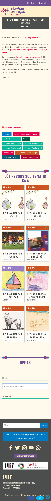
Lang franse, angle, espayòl (27, 153)
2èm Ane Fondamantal (12, 143)
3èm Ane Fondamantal (33, 143)
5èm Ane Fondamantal (33, 148)
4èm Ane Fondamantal (12, 148)
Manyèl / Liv (8, 153)
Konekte (42, 3)
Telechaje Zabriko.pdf (13, 127)
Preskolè (7, 134)
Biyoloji (25, 139)
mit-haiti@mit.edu (25, 456)
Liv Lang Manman (31, 38)
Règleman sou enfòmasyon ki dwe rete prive (26, 495)
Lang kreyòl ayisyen (11, 157)
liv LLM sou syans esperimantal (29, 57)
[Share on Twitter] (40, 498)
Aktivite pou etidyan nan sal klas (26, 134)
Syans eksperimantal (30, 157)
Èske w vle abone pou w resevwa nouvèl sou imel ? (25, 436)
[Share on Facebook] (31, 498)
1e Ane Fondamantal (11, 139)
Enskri (30, 3)
